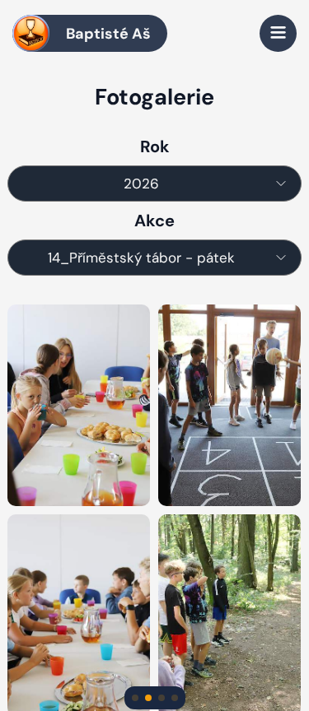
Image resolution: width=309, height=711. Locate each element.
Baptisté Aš (108, 34)
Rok (155, 146)
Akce (154, 220)
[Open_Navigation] (278, 33)
